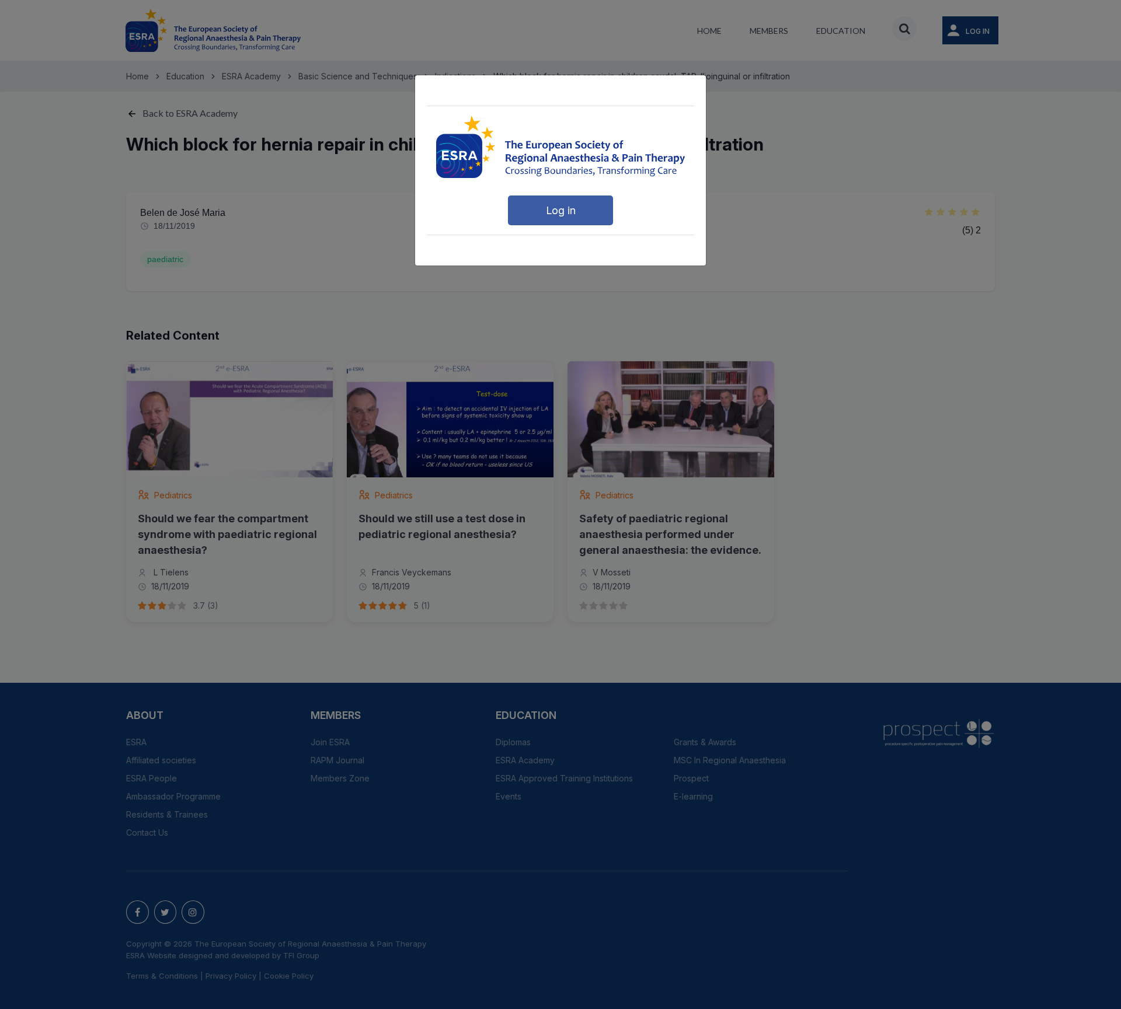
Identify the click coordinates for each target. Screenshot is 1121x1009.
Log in (561, 210)
